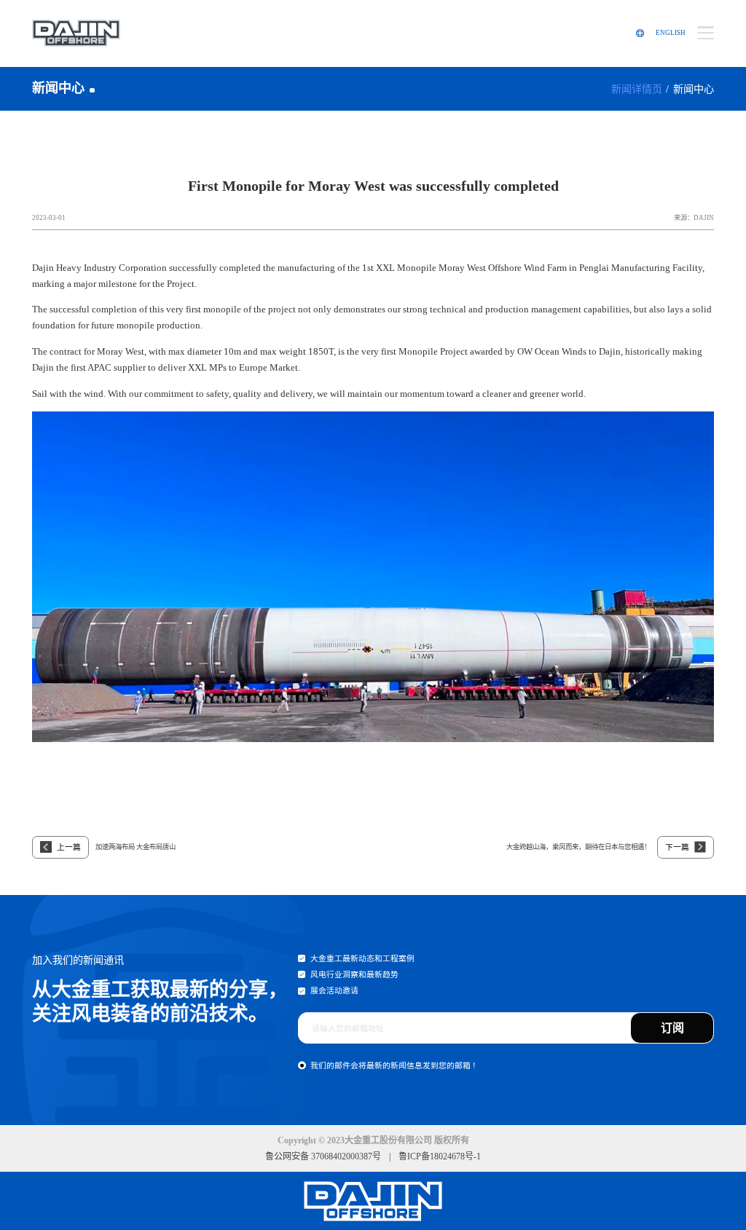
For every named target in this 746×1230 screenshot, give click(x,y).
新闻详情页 (636, 89)
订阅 (672, 1028)
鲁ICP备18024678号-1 (439, 1156)
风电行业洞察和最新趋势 (354, 974)
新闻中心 (693, 89)
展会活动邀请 (334, 990)
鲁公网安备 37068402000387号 (323, 1156)
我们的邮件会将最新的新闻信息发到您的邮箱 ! (393, 1065)
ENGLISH (671, 32)
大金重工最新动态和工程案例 (362, 958)
